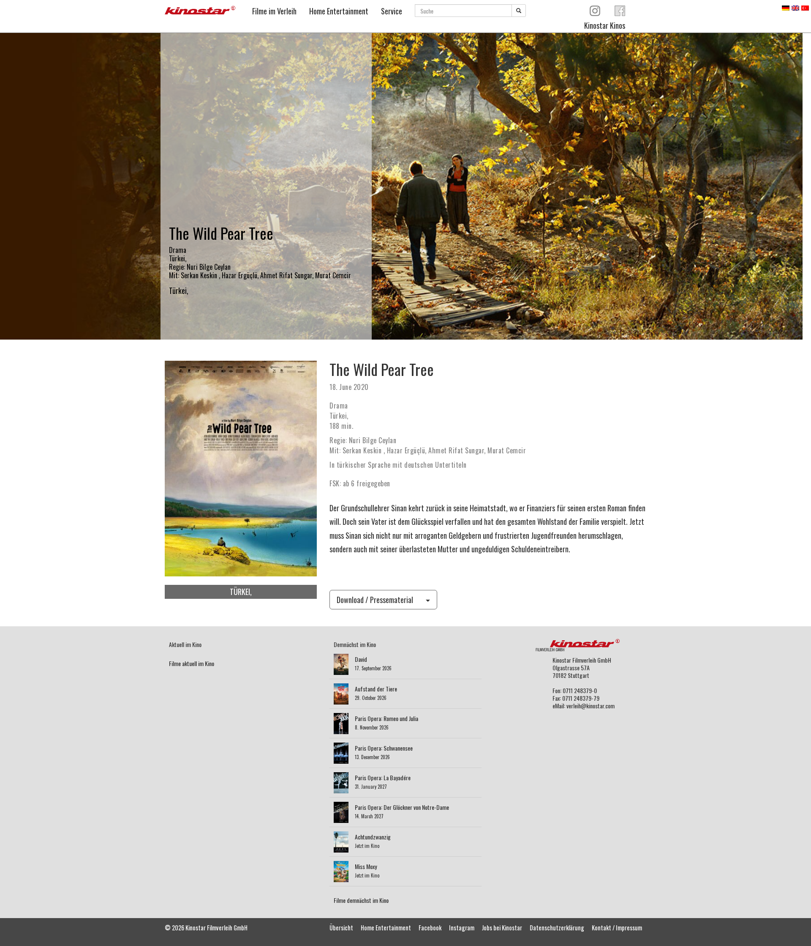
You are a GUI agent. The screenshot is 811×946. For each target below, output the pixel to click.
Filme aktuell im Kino (191, 663)
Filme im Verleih (274, 10)
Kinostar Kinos (604, 25)
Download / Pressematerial (375, 599)
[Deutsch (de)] (785, 6)
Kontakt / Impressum (617, 927)
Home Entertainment (338, 10)
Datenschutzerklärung (557, 927)
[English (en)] (795, 6)
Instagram (461, 927)
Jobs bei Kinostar (502, 927)
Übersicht (341, 927)
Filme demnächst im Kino (361, 900)
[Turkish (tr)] (805, 6)
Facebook (430, 927)
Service (391, 10)
